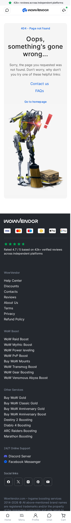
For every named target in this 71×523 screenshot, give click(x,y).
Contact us (39, 84)
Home (8, 519)
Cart (63, 519)
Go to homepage (35, 101)
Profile (35, 519)
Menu (22, 519)
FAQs (39, 91)
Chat (49, 519)
